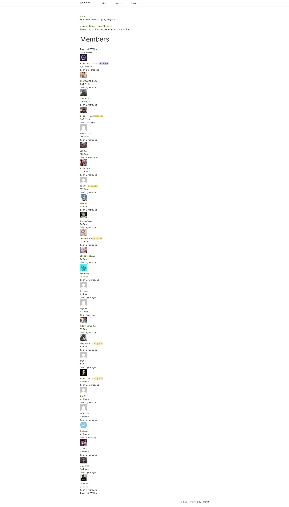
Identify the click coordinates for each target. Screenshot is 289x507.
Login (105, 19)
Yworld (83, 98)
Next (95, 49)
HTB (82, 186)
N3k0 (82, 203)
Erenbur (84, 133)
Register (112, 19)
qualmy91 (84, 81)
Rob (82, 431)
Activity (98, 19)
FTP (82, 291)
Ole (81, 361)
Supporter (98, 116)
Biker (82, 116)
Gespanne (85, 343)
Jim (82, 151)
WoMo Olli (85, 378)
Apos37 (83, 466)
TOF (82, 483)
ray (81, 308)
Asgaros (84, 63)
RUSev (83, 168)
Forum (83, 19)
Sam (82, 448)
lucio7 (83, 413)
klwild (83, 273)
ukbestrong (85, 256)
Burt (82, 396)
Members (90, 19)
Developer (103, 63)
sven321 (84, 221)
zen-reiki (84, 238)
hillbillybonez (86, 326)
